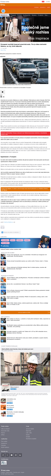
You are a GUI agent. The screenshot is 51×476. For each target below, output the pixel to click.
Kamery (48, 7)
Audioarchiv (43, 7)
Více (47, 15)
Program (36, 7)
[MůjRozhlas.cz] (2, 56)
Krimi (12, 240)
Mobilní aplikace (5, 447)
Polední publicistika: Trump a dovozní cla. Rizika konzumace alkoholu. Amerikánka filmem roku (24, 133)
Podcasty (3, 445)
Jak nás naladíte (30, 428)
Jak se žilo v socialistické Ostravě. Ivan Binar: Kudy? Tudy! (23, 284)
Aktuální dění (5, 15)
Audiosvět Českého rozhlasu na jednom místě (11, 249)
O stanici (40, 15)
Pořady (19, 15)
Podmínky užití (16, 472)
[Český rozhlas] (5, 1)
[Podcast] (1, 97)
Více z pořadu (5, 317)
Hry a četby (4, 240)
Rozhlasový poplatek (31, 438)
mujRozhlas (4, 236)
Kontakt (28, 436)
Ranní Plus (3, 50)
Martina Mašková (8, 222)
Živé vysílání (5, 243)
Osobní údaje (9, 472)
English (22, 472)
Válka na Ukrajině (5, 428)
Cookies (3, 472)
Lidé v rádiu (29, 432)
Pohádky (19, 240)
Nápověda (28, 430)
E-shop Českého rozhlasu (9, 346)
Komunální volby (5, 430)
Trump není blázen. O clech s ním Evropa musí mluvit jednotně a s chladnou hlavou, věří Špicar (24, 189)
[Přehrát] (2, 92)
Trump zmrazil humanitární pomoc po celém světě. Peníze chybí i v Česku (27, 261)
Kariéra (27, 434)
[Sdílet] (3, 97)
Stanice (3, 432)
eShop (2, 434)
